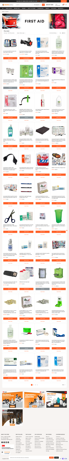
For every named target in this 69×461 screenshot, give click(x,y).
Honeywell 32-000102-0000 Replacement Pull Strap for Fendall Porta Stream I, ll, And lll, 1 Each (9, 168)
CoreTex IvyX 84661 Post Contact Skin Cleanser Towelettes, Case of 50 (42, 197)
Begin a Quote (28, 438)
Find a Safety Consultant (60, 439)
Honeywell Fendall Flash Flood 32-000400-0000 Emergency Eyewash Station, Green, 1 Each (58, 311)
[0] (63, 4)
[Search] (43, 5)
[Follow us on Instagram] (4, 442)
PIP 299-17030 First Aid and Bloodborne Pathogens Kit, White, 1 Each (42, 168)
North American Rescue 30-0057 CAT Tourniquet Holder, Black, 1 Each (10, 282)
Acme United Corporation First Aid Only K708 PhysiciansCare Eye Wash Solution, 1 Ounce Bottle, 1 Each (10, 254)
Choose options (26, 58)
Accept (51, 457)
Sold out (10, 87)
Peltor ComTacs (38, 444)
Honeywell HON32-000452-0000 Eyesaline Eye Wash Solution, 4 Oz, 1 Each (26, 140)
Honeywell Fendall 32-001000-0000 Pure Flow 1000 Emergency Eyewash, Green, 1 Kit (58, 283)
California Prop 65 (59, 450)
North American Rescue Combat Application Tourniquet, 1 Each (25, 52)
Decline (56, 457)
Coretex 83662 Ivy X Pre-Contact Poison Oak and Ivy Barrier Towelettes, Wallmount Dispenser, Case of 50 (25, 312)
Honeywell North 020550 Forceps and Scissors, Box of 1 (26, 341)
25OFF (38, 1)
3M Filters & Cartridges (39, 441)
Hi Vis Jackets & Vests (20, 444)
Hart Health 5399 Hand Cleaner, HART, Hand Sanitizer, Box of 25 (58, 370)
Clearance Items (29, 450)
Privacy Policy (58, 446)
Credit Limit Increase (50, 439)
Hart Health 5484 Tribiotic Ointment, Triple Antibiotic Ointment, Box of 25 (26, 168)
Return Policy (58, 443)
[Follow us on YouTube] (6, 442)
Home (3, 11)
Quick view (10, 60)
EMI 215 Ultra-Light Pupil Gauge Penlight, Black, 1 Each (25, 197)
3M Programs (28, 446)
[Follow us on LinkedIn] (8, 442)
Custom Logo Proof (29, 436)
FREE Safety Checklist (50, 444)
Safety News (48, 446)
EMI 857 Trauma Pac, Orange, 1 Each (58, 167)
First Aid (6, 11)
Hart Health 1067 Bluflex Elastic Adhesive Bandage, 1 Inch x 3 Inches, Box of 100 (42, 52)
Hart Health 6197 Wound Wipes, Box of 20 (58, 80)
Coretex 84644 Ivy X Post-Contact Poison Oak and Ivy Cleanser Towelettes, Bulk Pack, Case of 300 (9, 311)
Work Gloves (9, 8)
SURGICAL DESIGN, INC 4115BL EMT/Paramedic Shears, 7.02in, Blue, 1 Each (10, 225)
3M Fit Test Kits (37, 443)
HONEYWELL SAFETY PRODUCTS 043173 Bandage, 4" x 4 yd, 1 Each (25, 254)
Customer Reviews (49, 441)
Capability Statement (50, 443)
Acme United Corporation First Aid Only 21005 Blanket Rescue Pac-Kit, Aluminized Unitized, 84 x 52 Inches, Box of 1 (9, 371)
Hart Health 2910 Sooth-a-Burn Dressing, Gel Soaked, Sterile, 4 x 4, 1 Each (10, 110)
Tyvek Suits (18, 438)
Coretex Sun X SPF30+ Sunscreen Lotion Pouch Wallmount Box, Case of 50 (42, 225)
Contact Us (58, 436)
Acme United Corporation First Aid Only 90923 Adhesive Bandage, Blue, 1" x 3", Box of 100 (58, 197)
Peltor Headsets (19, 443)
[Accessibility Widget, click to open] (66, 230)
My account (57, 5)
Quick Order (64, 1)
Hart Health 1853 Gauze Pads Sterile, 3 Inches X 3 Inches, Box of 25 (42, 370)
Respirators (17, 8)
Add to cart (10, 58)
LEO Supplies (18, 452)
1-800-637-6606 (7, 436)
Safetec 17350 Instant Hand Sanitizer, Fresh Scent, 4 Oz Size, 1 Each (9, 140)
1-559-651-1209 (5, 438)
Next (63, 384)
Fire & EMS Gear (19, 450)
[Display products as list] (64, 33)
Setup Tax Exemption (50, 447)
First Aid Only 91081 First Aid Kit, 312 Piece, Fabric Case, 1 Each (9, 52)
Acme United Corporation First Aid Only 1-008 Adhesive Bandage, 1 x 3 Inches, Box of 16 (25, 371)
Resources (60, 8)
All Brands (27, 449)
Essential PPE (28, 439)
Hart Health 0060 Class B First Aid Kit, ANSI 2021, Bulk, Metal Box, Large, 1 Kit (10, 197)
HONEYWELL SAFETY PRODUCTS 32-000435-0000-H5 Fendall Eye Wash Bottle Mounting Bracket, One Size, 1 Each (26, 111)
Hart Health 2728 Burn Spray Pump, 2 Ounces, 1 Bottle (42, 110)
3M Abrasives (40, 8)
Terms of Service (59, 447)
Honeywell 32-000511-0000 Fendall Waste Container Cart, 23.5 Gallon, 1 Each (58, 225)
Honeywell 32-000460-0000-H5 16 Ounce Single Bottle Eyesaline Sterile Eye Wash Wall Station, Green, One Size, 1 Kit (26, 81)
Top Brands (28, 444)
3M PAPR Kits (18, 441)
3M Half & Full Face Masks (39, 438)
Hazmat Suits (18, 447)
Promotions (28, 441)
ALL (3, 8)
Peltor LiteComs (38, 446)
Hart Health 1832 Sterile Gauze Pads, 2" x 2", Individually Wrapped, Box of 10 (42, 80)
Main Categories (29, 443)
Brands (47, 8)
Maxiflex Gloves (19, 436)
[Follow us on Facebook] (2, 442)
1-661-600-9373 (9, 439)
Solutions (53, 8)
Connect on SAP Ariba (60, 438)
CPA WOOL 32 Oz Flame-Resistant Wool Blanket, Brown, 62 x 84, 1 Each (42, 140)
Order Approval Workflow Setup (62, 441)
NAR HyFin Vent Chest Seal (24, 281)
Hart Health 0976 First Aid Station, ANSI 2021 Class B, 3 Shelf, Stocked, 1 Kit (58, 254)
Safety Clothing (31, 8)
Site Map (47, 450)
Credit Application (49, 438)
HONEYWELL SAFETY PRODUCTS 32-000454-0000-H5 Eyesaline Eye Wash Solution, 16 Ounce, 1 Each (58, 52)
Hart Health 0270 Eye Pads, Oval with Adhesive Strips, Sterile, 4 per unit (26, 225)
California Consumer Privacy (61, 449)
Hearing (23, 8)
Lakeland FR (18, 449)
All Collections (28, 447)
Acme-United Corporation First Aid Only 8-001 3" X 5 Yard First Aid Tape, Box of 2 (42, 341)
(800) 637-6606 (49, 4)
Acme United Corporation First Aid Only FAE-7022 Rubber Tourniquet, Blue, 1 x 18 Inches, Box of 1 (58, 341)
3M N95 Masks (18, 439)
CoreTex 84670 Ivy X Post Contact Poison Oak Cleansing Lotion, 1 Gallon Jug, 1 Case (58, 110)
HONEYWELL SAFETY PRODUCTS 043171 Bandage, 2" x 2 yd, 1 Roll (42, 254)
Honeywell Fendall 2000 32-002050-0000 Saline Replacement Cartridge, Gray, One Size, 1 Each (42, 283)
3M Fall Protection (38, 447)
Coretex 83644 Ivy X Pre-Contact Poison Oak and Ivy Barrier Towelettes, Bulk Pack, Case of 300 (42, 311)
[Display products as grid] (62, 33)
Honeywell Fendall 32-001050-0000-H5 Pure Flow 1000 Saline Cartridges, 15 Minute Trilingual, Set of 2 (10, 80)
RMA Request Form (59, 444)
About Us (47, 436)
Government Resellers (50, 449)
